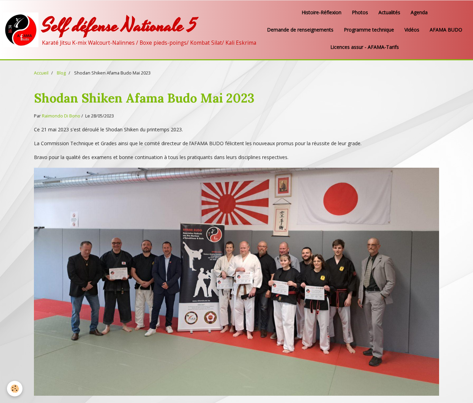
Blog (61, 73)
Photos (360, 12)
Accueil (41, 73)
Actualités (389, 12)
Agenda (419, 12)
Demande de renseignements (300, 29)
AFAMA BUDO (446, 29)
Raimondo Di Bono (61, 116)
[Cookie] (15, 388)
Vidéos (411, 29)
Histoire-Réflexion (321, 12)
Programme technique (369, 29)
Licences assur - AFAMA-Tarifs (364, 47)
